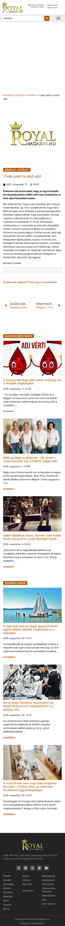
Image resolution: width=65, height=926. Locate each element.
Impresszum (48, 880)
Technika (7, 892)
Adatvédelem (49, 895)
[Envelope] (46, 868)
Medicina (7, 896)
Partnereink (48, 884)
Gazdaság (8, 884)
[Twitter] (39, 868)
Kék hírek (27, 884)
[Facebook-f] (18, 868)
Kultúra (6, 888)
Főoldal (6, 876)
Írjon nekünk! (48, 903)
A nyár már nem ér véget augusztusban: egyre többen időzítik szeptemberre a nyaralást (30, 629)
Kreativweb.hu (37, 923)
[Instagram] (32, 868)
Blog (44, 899)
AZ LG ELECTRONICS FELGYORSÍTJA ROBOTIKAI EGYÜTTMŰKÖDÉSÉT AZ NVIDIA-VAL (28, 706)
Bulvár (6, 908)
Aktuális (7, 880)
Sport (6, 900)
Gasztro (7, 904)
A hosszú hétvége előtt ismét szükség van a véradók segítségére (32, 381)
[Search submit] (46, 18)
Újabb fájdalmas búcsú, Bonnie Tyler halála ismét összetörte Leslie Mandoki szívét (32, 537)
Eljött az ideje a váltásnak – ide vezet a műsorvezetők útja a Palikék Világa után (30, 459)
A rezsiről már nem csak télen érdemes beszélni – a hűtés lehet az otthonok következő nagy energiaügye (30, 787)
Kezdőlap (8, 95)
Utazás (26, 880)
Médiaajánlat (48, 876)
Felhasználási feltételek (49, 890)
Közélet (20, 95)
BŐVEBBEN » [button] (9, 411)
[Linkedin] (25, 868)
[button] (58, 18)
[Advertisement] (32, 59)
